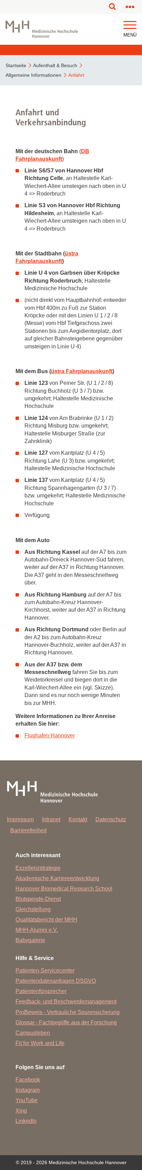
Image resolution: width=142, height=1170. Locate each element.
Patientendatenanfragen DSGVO (56, 981)
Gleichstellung (33, 909)
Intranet (51, 819)
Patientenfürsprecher (41, 991)
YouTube (27, 1100)
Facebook (28, 1080)
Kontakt (78, 819)
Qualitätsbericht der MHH (46, 920)
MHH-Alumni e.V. (37, 930)
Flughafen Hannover (49, 735)
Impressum (20, 819)
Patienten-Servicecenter (45, 970)
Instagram (28, 1090)
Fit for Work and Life (40, 1043)
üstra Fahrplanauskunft (81, 371)
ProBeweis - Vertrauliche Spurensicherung (68, 1012)
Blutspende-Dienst (38, 899)
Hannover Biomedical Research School (64, 889)
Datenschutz (110, 819)
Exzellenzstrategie (38, 868)
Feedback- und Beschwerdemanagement (66, 1001)
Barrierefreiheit (28, 830)
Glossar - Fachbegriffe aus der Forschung (66, 1022)
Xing (21, 1111)
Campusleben (33, 1033)
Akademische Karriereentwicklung (57, 878)
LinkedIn (26, 1121)
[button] (129, 25)
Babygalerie (30, 940)
